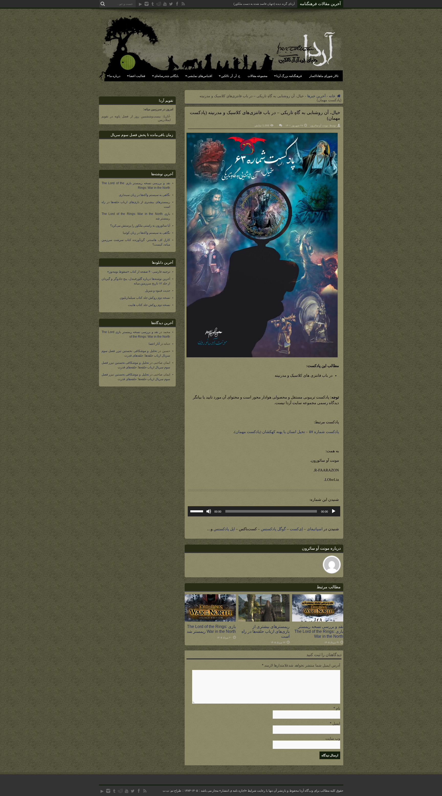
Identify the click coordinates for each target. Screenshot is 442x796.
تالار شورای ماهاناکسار (323, 76)
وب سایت (332, 738)
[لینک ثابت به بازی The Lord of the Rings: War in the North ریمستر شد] (210, 620)
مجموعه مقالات (257, 76)
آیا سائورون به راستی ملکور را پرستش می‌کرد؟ (140, 225)
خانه (332, 96)
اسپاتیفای (315, 529)
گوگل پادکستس (273, 529)
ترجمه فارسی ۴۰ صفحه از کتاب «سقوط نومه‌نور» (138, 271)
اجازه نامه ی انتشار (233, 790)
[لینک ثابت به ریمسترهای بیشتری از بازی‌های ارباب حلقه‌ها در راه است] (264, 620)
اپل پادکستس (224, 529)
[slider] (197, 510)
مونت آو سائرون (319, 125)
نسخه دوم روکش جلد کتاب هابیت (149, 305)
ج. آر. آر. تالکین (230, 76)
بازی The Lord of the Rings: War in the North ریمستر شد (211, 629)
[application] (264, 511)
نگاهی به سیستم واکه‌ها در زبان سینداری (144, 195)
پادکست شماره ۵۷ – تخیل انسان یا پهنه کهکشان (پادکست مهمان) (286, 432)
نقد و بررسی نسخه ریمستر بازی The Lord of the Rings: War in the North (318, 631)
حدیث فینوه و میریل (157, 290)
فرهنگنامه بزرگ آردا (289, 76)
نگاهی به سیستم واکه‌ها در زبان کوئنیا (146, 233)
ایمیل (336, 723)
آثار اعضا (154, 344)
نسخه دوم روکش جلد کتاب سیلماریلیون (145, 298)
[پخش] (333, 511)
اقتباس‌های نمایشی (199, 76)
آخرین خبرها (316, 96)
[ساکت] (208, 511)
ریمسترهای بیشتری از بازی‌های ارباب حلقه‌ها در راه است (265, 631)
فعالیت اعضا (137, 76)
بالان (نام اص (286, 4)
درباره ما (114, 76)
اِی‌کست (296, 529)
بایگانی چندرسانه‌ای (166, 76)
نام (338, 708)
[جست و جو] (103, 4)
